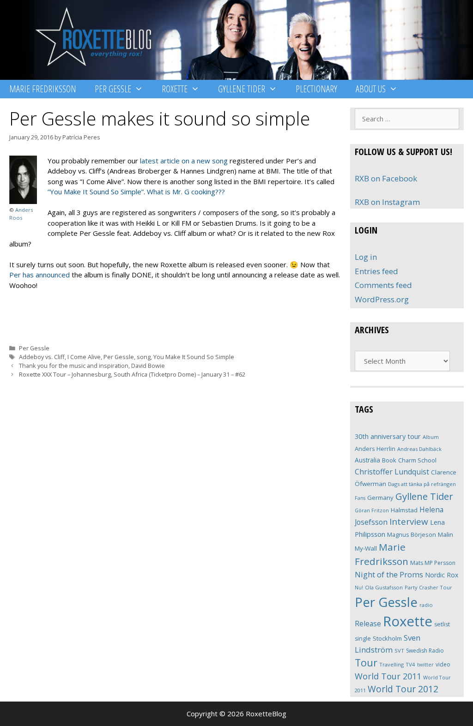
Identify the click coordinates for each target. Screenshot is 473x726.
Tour (366, 662)
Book (389, 460)
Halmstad (404, 510)
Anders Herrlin (375, 448)
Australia (367, 460)
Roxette (175, 89)
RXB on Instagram (387, 202)
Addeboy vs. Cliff (42, 357)
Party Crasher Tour (428, 587)
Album (431, 436)
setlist (442, 624)
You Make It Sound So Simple (193, 357)
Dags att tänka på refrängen (422, 483)
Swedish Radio (425, 650)
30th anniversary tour (388, 436)
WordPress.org (382, 299)
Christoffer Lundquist (392, 472)
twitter (425, 664)
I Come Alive (84, 357)
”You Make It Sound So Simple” (96, 191)
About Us (371, 89)
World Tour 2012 (403, 689)
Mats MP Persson (432, 563)
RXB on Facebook (386, 178)
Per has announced (39, 274)
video (443, 664)
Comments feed (383, 285)
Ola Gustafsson (384, 587)
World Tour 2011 (388, 676)
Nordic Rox (441, 574)
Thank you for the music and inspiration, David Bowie (92, 365)
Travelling (391, 664)
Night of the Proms (389, 574)
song (144, 357)
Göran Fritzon (372, 510)
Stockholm (387, 638)
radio (426, 604)
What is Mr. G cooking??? (186, 191)
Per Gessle (113, 89)
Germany (380, 497)
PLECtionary (316, 89)
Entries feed (376, 271)
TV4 (410, 664)
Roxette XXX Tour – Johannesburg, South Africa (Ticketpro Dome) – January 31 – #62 (132, 374)
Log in (366, 257)
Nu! (359, 587)
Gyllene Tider (241, 89)
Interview (408, 522)
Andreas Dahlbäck (419, 448)
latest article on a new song (184, 160)
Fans (360, 497)
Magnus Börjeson (411, 534)
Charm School (417, 460)
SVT (399, 650)
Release (368, 624)
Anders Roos (21, 213)
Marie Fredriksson (42, 89)
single (363, 638)
